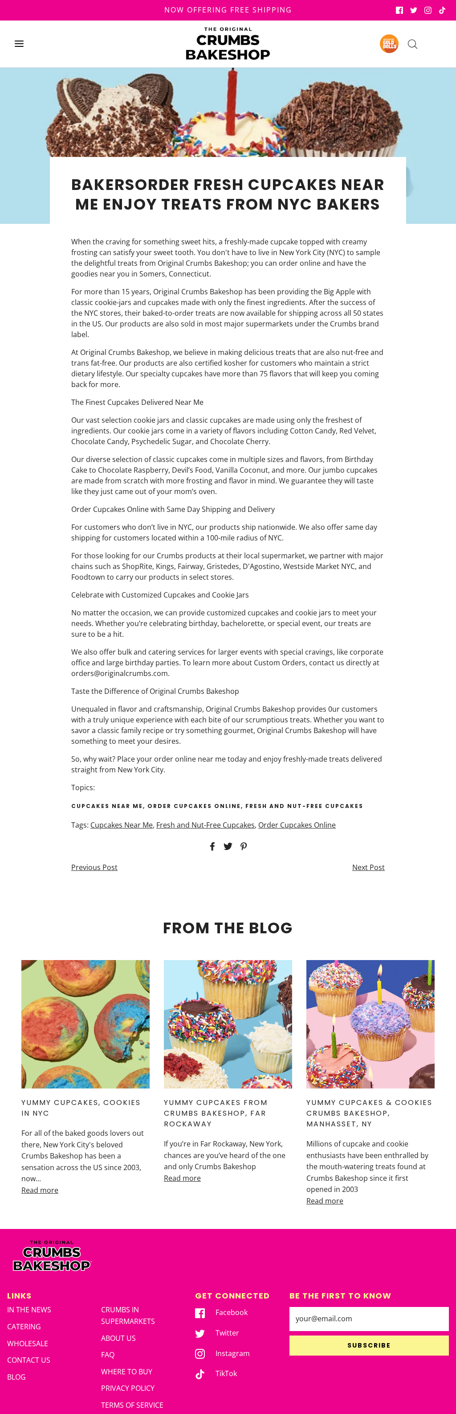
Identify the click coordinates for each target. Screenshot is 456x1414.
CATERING (24, 1327)
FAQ (107, 1355)
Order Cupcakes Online (297, 825)
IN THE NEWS (29, 1310)
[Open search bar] (412, 44)
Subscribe (369, 1345)
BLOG (16, 1377)
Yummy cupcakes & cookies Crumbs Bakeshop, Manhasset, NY (369, 1113)
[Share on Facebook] (211, 846)
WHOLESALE (27, 1343)
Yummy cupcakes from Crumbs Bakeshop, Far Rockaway (216, 1113)
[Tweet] (226, 846)
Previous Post (94, 867)
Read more (39, 1190)
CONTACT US (28, 1360)
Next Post (368, 867)
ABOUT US (118, 1338)
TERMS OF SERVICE (132, 1405)
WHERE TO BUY (126, 1372)
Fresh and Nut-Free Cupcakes (205, 825)
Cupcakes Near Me (121, 825)
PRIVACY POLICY (128, 1388)
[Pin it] (242, 846)
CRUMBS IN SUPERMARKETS (128, 1315)
